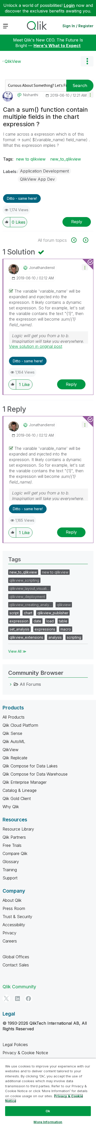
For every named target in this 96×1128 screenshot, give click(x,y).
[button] (90, 94)
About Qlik (12, 900)
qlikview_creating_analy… (30, 605)
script (14, 613)
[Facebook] (28, 998)
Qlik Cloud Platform (20, 725)
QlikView (13, 61)
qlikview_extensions (26, 637)
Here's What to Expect (57, 45)
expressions (45, 629)
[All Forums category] (10, 684)
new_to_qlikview (65, 159)
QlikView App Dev (37, 179)
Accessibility (14, 924)
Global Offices (16, 956)
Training (10, 869)
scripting (74, 637)
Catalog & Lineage (20, 790)
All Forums (30, 684)
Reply (76, 221)
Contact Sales (16, 964)
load (50, 621)
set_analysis (19, 629)
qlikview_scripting (24, 580)
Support (10, 877)
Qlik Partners (14, 837)
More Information (48, 1122)
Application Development (44, 171)
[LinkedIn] (17, 998)
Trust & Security (17, 916)
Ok (48, 1111)
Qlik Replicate (15, 757)
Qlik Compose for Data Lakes (30, 765)
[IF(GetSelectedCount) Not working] (85, 240)
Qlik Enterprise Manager (25, 782)
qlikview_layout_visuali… (29, 588)
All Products (14, 717)
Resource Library (18, 829)
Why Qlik (11, 806)
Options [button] (87, 61)
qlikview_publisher (52, 613)
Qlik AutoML (14, 741)
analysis (55, 637)
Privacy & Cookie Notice (25, 1052)
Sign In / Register (77, 26)
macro (65, 629)
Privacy (9, 932)
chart (28, 613)
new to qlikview (31, 159)
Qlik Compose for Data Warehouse (35, 774)
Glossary (11, 861)
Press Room (14, 908)
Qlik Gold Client (17, 798)
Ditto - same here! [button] (22, 198)
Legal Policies (15, 1044)
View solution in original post (35, 346)
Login (69, 5)
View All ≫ (17, 651)
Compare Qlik (15, 853)
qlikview (64, 605)
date (37, 621)
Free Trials (12, 845)
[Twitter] (6, 998)
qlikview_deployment (27, 596)
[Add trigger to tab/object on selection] (76, 240)
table (63, 621)
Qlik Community (19, 986)
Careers (10, 941)
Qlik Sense (12, 733)
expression (18, 621)
